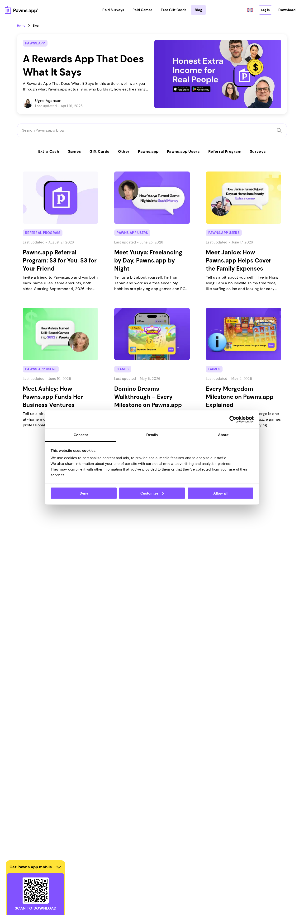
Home (21, 26)
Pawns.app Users (183, 151)
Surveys (258, 151)
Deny (84, 493)
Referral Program (224, 151)
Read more (27, 36)
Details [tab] (152, 435)
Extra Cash (48, 151)
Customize (149, 493)
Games (74, 151)
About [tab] (223, 435)
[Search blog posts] (279, 130)
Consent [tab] (81, 435)
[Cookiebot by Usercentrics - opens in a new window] (233, 419)
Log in (265, 10)
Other (124, 151)
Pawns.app (148, 151)
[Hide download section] (59, 867)
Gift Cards (99, 151)
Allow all (220, 493)
